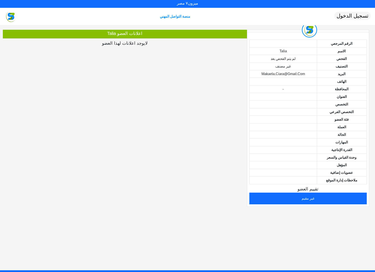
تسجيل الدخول (352, 16)
